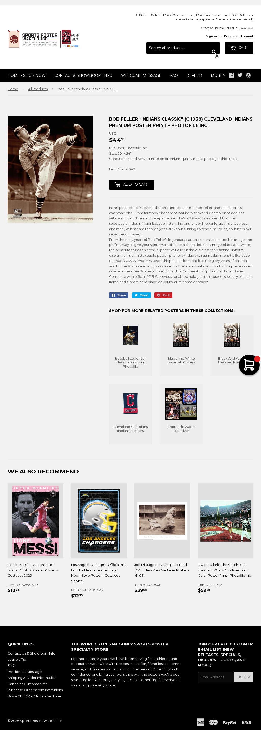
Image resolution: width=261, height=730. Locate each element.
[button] (183, 57)
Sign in (211, 36)
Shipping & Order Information (32, 678)
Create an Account (238, 36)
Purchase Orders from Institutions (35, 690)
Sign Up (243, 677)
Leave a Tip (17, 659)
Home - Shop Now (27, 75)
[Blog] (248, 76)
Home (13, 89)
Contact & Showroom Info (83, 75)
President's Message (25, 672)
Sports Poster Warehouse (41, 721)
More (217, 75)
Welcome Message (141, 75)
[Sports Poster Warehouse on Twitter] (240, 76)
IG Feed (194, 75)
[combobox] (183, 48)
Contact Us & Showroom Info (31, 653)
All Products (38, 89)
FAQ (174, 75)
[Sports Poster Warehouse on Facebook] (231, 76)
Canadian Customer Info (28, 684)
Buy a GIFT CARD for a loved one (34, 696)
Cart (242, 47)
